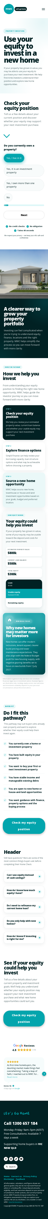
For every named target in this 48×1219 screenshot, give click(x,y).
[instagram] (11, 1159)
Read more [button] (12, 1077)
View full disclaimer (15, 1202)
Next (24, 215)
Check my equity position (24, 826)
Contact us (16, 1176)
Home (6, 1176)
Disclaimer (9, 1179)
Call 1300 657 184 (21, 1123)
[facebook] (6, 1159)
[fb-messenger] (21, 1159)
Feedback (20, 1179)
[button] (4, 1074)
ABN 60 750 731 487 (36, 1206)
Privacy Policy (30, 1176)
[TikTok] (16, 1159)
